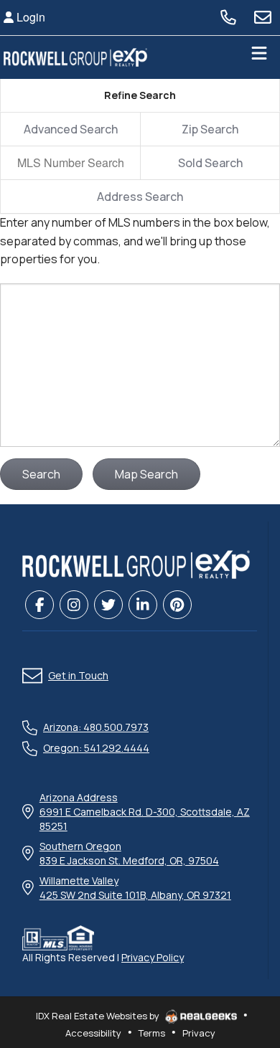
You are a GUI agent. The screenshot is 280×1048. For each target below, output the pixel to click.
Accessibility (93, 1032)
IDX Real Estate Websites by (99, 1015)
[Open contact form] (263, 17)
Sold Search (210, 163)
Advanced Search (71, 129)
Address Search (140, 196)
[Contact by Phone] (228, 17)
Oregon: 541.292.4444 (96, 748)
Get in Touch (78, 675)
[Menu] (259, 57)
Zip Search (210, 129)
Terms (152, 1032)
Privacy (198, 1032)
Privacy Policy (152, 957)
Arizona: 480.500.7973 (96, 727)
